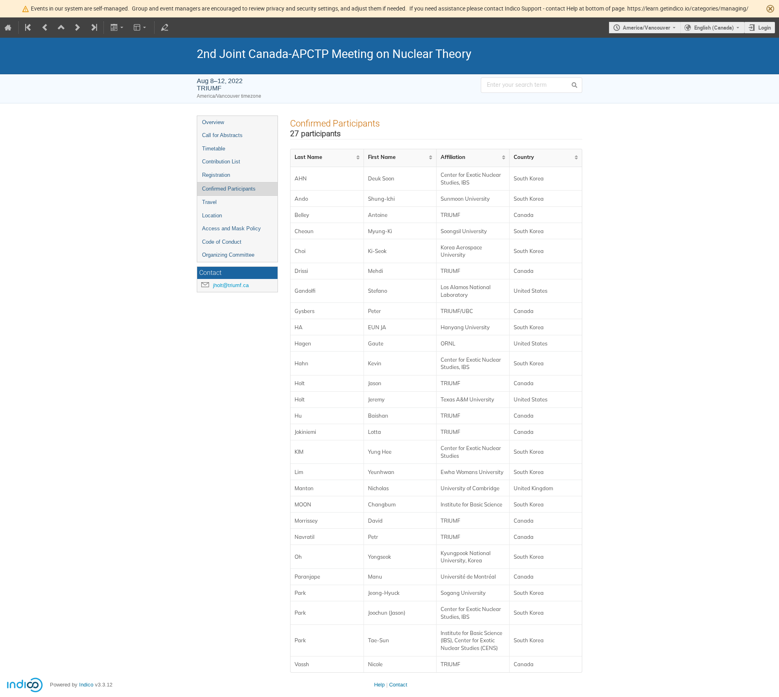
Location (212, 215)
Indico (86, 684)
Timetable (213, 149)
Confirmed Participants (229, 189)
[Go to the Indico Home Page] (8, 27)
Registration (216, 175)
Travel (209, 202)
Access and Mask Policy (231, 228)
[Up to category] (61, 27)
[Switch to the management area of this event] (165, 27)
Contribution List (221, 162)
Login (764, 27)
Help (379, 684)
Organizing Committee (228, 255)
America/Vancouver (646, 27)
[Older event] (45, 27)
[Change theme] (140, 27)
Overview (213, 122)
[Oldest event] (29, 27)
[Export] (117, 27)
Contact (398, 684)
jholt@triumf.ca (231, 285)
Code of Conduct (221, 242)
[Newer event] (77, 27)
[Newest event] (93, 27)
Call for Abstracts (222, 135)
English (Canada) (714, 27)
